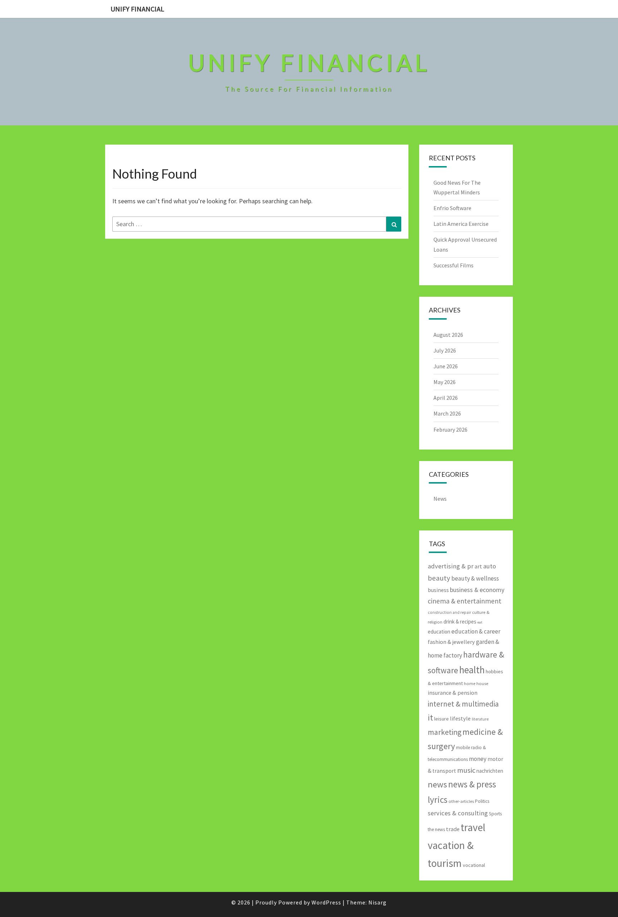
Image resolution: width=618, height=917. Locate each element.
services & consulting (458, 813)
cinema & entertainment (464, 601)
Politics (482, 801)
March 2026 (447, 413)
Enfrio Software (452, 208)
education (439, 631)
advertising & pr (451, 566)
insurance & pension (452, 692)
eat (479, 622)
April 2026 (445, 397)
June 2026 (445, 366)
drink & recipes (459, 621)
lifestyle (460, 718)
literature (480, 719)
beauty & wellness (475, 578)
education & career (475, 631)
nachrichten (489, 770)
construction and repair (449, 612)
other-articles (461, 801)
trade (453, 829)
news (437, 784)
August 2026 (448, 334)
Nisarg (377, 902)
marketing (444, 732)
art (478, 566)
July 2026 (444, 350)
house (482, 683)
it (430, 717)
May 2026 (444, 381)
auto (489, 566)
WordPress (326, 902)
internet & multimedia (463, 704)
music (466, 770)
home (469, 683)
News (440, 498)
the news (436, 829)
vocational (474, 865)
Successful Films (453, 265)
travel (473, 827)
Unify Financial (137, 8)
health (472, 670)
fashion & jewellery (451, 641)
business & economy (477, 590)
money (477, 759)
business (438, 590)
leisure (441, 718)
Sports (495, 814)
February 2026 (450, 429)
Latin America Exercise (461, 223)
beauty (439, 578)
